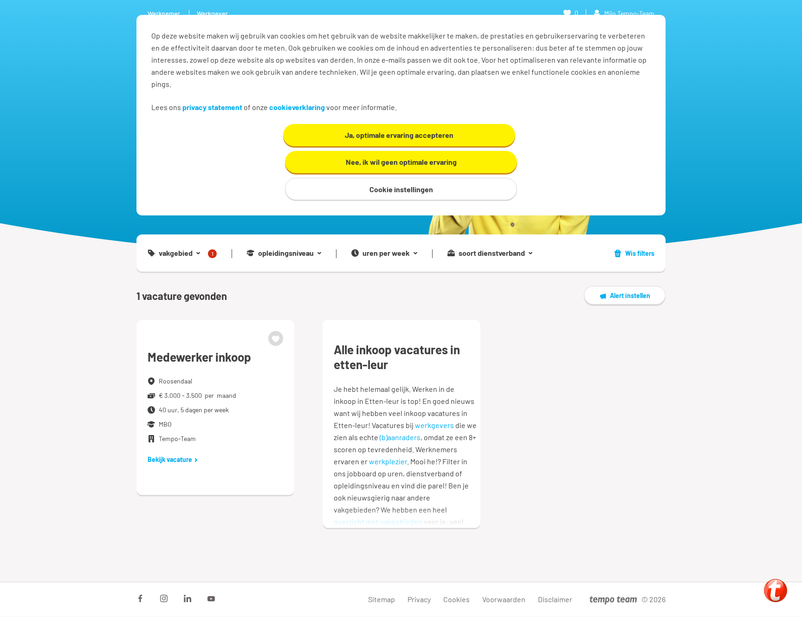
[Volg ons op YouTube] (211, 598)
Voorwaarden (503, 599)
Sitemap (381, 599)
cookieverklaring (297, 107)
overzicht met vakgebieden (378, 521)
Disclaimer (555, 599)
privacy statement (212, 107)
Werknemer (164, 13)
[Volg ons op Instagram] (164, 598)
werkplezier (388, 461)
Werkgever (212, 13)
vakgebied (186, 253)
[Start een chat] (775, 590)
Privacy (419, 599)
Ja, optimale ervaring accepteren (399, 134)
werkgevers (434, 425)
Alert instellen (630, 295)
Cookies (456, 599)
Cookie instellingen (401, 189)
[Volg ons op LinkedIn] (187, 598)
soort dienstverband (492, 253)
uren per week (386, 253)
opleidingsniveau (286, 253)
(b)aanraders (400, 437)
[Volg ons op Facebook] (140, 598)
